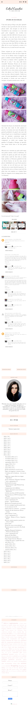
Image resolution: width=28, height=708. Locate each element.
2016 (5, 455)
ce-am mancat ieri (11, 630)
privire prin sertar (13, 658)
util (7, 671)
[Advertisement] (14, 604)
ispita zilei (11, 647)
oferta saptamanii (17, 650)
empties (20, 637)
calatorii (9, 628)
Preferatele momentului (11, 537)
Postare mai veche (21, 369)
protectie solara (21, 659)
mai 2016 (8, 542)
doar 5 (3, 637)
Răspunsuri (8, 244)
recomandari (8, 663)
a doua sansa (22, 623)
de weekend (15, 633)
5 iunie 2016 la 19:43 (17, 322)
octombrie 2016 (9, 460)
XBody (7, 672)
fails (19, 638)
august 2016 (8, 464)
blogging (4, 628)
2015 (5, 551)
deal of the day (22, 633)
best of (11, 627)
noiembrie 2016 (9, 458)
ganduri (23, 640)
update (4, 671)
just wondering (19, 647)
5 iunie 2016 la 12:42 (17, 313)
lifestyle (7, 649)
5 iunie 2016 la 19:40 (17, 246)
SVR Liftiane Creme (10, 513)
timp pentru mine (14, 669)
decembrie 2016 (10, 457)
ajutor (10, 625)
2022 (5, 444)
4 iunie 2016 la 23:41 (15, 254)
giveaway (17, 642)
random (9, 661)
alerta (14, 625)
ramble (4, 661)
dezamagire (20, 635)
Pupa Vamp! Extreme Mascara (13, 538)
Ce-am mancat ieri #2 (11, 507)
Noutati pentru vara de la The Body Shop (15, 527)
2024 (5, 440)
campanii (14, 628)
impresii (9, 645)
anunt (6, 627)
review (23, 663)
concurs (10, 632)
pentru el (24, 654)
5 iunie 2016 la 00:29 (15, 276)
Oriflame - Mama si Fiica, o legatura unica (15, 517)
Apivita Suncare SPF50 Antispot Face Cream (15, 495)
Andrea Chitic (7, 254)
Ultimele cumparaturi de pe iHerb (14, 498)
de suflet (9, 633)
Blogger (20, 616)
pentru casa (18, 654)
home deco (21, 644)
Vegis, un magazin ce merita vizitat (15, 471)
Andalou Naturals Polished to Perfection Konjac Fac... (13, 530)
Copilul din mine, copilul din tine (14, 540)
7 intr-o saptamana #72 (11, 499)
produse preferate (8, 659)
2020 (5, 447)
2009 (5, 562)
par (21, 652)
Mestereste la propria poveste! (13, 503)
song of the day (13, 667)
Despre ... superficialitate (12, 501)
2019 (5, 449)
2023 (5, 442)
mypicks (24, 649)
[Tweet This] (14, 232)
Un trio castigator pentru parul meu (15, 505)
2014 (5, 553)
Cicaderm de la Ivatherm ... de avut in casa (15, 473)
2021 (5, 446)
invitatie (6, 647)
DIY (25, 635)
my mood (15, 649)
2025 (5, 438)
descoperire (8, 635)
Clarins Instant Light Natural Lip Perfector (14, 485)
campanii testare (21, 628)
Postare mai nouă (6, 369)
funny (19, 640)
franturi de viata (11, 640)
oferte (24, 651)
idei (25, 644)
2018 (5, 451)
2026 (5, 436)
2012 (5, 557)
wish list (24, 671)
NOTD (4, 650)
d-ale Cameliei (17, 632)
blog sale (23, 627)
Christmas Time (21, 630)
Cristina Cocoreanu (9, 239)
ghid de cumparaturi (8, 642)
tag (7, 669)
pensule (11, 654)
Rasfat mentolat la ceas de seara (14, 469)
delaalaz (3, 635)
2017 (5, 453)
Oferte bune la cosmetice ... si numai (15, 508)
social (7, 667)
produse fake (22, 658)
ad (7, 625)
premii (16, 656)
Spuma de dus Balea (10, 535)
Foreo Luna (8, 523)
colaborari (4, 632)
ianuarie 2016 (9, 549)
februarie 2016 (9, 547)
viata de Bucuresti (13, 671)
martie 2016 (8, 546)
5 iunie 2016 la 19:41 (17, 266)
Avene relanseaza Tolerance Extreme (15, 479)
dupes (15, 637)
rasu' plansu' (14, 661)
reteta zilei (16, 663)
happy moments (13, 644)
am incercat (20, 625)
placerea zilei (5, 656)
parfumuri (5, 654)
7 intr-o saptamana (10, 623)
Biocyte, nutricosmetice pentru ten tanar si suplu (15, 520)
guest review (5, 644)
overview (14, 17)
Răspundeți (7, 242)
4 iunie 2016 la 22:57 (17, 239)
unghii (24, 669)
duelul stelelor (10, 637)
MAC (10, 649)
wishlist (3, 672)
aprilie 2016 (8, 544)
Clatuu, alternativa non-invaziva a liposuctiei (14, 490)
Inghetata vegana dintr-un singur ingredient (14, 477)
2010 (5, 560)
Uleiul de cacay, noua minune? (13, 525)
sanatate (8, 666)
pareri (24, 652)
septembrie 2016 (10, 462)
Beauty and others (8, 313)
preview (20, 656)
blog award (17, 627)
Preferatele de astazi (10, 483)
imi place (4, 645)
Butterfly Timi (7, 276)
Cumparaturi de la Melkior (12, 488)
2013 (5, 555)
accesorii (4, 625)
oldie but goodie (6, 652)
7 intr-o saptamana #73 (11, 481)
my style (20, 649)
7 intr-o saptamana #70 (11, 533)
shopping (14, 665)
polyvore (11, 656)
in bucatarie (14, 645)
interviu (19, 645)
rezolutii (3, 665)
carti (3, 630)
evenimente (13, 638)
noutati (8, 651)
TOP (21, 669)
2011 (5, 558)
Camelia (9, 246)
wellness (19, 671)
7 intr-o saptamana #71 (11, 515)
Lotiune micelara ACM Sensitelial (14, 493)
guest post (23, 642)
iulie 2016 (8, 466)
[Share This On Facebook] (12, 232)
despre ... (14, 635)
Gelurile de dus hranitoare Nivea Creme (14, 511)
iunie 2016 (8, 467)
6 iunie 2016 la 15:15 (18, 299)
